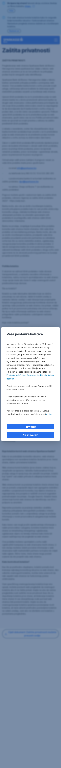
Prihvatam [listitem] (30, 426)
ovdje (49, 414)
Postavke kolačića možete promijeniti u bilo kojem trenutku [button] (30, 377)
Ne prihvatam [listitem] (30, 435)
